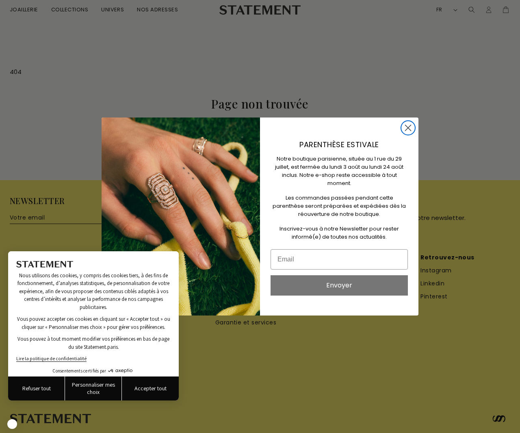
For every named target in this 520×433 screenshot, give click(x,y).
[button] (12, 424)
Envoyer (339, 285)
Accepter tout (150, 388)
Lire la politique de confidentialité (51, 358)
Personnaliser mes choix (93, 388)
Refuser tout (36, 388)
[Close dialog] (408, 128)
